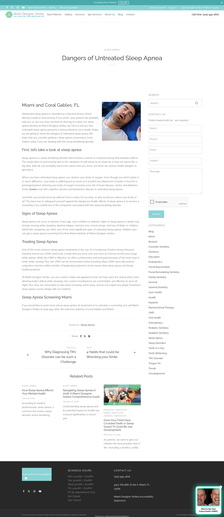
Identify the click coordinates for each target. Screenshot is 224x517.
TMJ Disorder (156, 358)
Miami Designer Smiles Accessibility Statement (133, 498)
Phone (154, 139)
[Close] (222, 2)
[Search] (196, 103)
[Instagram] (18, 7)
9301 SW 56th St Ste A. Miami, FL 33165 (200, 7)
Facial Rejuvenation (159, 267)
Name (154, 128)
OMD (151, 312)
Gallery (68, 14)
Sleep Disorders (157, 343)
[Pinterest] (89, 336)
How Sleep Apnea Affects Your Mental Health (37, 392)
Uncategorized (157, 373)
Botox (152, 236)
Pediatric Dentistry (115, 410)
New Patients (54, 14)
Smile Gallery (124, 3)
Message (155, 171)
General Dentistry (115, 416)
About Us (110, 14)
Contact (130, 14)
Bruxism (153, 241)
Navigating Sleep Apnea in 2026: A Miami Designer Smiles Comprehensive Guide (81, 393)
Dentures (154, 251)
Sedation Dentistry (159, 333)
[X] (12, 7)
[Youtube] (23, 7)
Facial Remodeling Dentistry (164, 272)
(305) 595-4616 (122, 476)
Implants (153, 302)
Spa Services (95, 14)
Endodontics (155, 262)
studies (33, 189)
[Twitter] (29, 491)
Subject (155, 160)
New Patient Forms (37, 7)
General (153, 282)
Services (80, 14)
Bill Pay (52, 7)
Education (154, 256)
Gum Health (155, 292)
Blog (120, 14)
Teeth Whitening (158, 353)
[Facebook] (7, 7)
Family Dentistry (114, 413)
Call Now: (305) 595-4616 (205, 14)
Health (152, 297)
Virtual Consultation (68, 7)
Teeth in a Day (156, 348)
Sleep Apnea (112, 50)
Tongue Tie (155, 363)
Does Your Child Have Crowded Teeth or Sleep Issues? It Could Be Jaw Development (119, 425)
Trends (152, 368)
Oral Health (155, 317)
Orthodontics (156, 322)
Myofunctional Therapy (161, 307)
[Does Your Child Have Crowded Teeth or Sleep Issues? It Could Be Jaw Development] (122, 394)
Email (153, 149)
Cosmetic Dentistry (159, 246)
